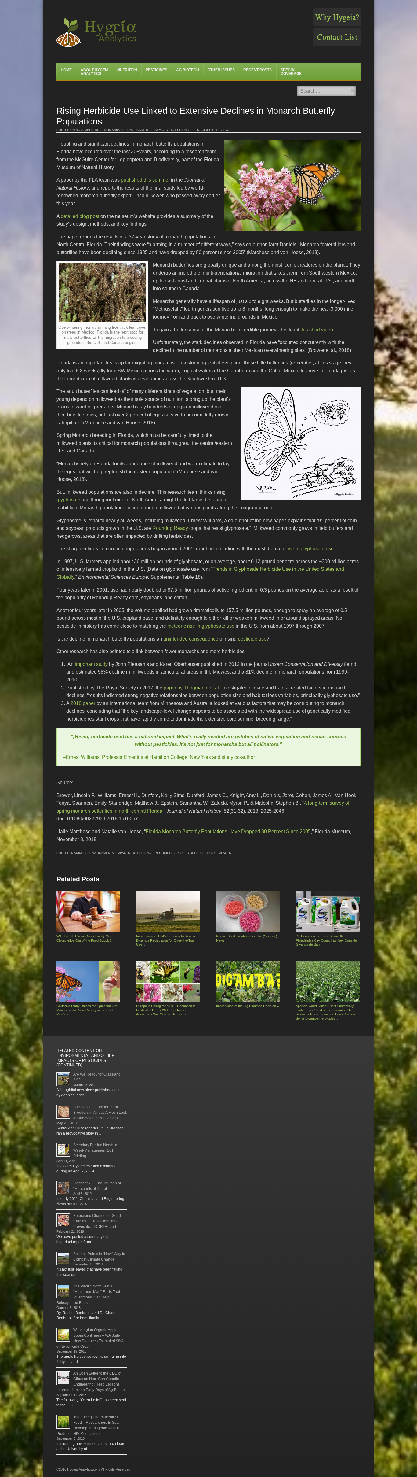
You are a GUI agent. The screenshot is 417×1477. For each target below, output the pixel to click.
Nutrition (127, 70)
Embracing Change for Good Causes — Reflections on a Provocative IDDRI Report (97, 1221)
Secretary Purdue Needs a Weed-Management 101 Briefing (95, 1150)
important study (91, 664)
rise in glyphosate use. (310, 548)
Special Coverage (291, 72)
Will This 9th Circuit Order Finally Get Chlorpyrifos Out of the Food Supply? (85, 938)
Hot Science (180, 129)
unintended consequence (190, 638)
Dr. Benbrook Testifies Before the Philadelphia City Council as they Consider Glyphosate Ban (327, 940)
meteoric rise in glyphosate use (200, 626)
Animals (118, 129)
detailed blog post (80, 216)
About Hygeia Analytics (95, 72)
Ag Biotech (187, 70)
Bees (194, 853)
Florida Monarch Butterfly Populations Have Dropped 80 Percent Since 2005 (228, 831)
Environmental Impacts (147, 129)
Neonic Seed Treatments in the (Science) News (246, 938)
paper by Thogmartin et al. (192, 687)
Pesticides (156, 70)
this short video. (317, 329)
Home (66, 70)
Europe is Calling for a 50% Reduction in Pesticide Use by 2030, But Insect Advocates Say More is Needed (165, 1010)
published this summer (145, 180)
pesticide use (252, 638)
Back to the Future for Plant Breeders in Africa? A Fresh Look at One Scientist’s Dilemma (100, 1112)
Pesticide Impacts (215, 853)
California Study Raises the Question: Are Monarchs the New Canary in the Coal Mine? (87, 1010)
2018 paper (83, 703)
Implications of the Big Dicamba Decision (247, 1006)
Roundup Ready (170, 528)
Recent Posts (257, 70)
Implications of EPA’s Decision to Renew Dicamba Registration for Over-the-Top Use (165, 940)
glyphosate (68, 499)
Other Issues (221, 70)
